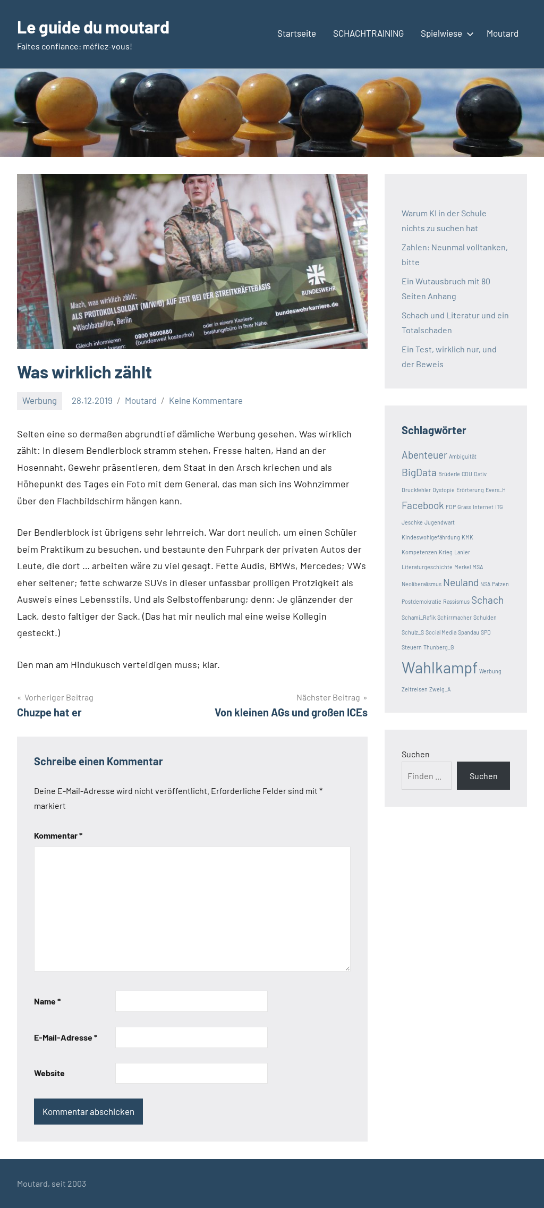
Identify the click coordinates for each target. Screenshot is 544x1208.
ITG (499, 506)
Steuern (412, 647)
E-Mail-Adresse (65, 1037)
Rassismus (456, 601)
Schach (487, 600)
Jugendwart (439, 522)
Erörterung (470, 489)
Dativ (480, 473)
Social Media (441, 632)
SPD (486, 632)
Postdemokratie (421, 601)
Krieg (446, 551)
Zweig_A (439, 689)
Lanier (462, 551)
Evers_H (496, 489)
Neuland (461, 582)
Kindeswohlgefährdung (431, 537)
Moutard (502, 33)
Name (47, 1001)
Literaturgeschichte (427, 566)
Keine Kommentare (206, 400)
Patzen (500, 583)
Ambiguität (463, 456)
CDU (467, 473)
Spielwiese (441, 33)
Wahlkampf (440, 667)
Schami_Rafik (419, 617)
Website (49, 1073)
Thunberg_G (438, 647)
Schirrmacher (454, 617)
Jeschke (412, 522)
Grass (464, 506)
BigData (419, 472)
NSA (485, 583)
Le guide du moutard (93, 26)
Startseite (296, 33)
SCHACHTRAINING (368, 33)
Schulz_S (413, 632)
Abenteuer (424, 455)
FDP (451, 506)
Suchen (416, 754)
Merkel (462, 566)
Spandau (468, 632)
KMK (467, 537)
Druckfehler (416, 489)
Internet (483, 506)
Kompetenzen (419, 551)
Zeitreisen (415, 689)
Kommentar (58, 835)
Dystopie (443, 489)
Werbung (39, 400)
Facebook (423, 505)
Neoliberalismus (421, 583)
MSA (477, 566)
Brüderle (449, 473)
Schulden (485, 617)
